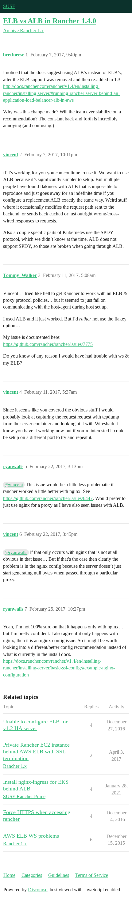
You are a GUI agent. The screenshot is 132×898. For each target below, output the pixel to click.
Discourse (37, 889)
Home (9, 875)
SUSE (9, 6)
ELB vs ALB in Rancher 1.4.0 (49, 21)
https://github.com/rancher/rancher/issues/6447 (48, 498)
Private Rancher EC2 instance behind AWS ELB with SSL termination (36, 751)
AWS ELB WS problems (31, 836)
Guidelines (58, 875)
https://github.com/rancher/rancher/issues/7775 (48, 344)
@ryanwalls (16, 552)
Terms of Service (91, 875)
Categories (31, 875)
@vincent (14, 484)
